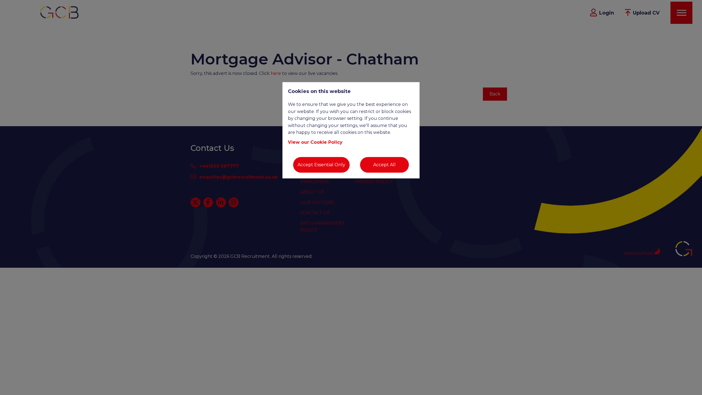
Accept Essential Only (321, 164)
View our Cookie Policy (315, 142)
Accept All (384, 164)
